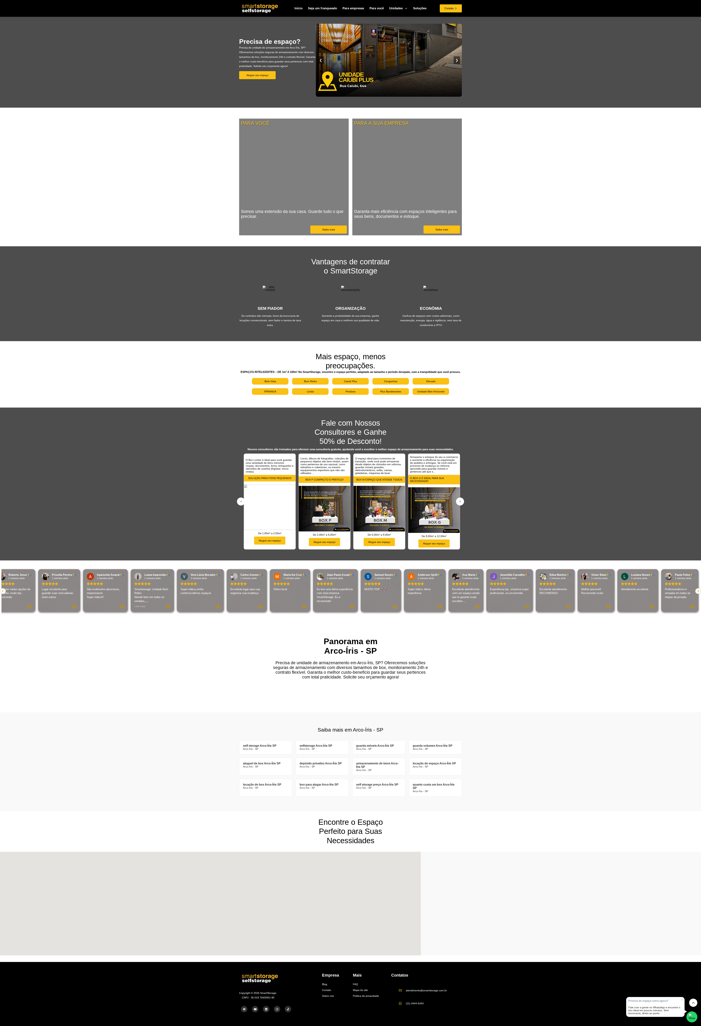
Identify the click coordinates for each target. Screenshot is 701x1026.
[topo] (693, 1003)
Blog (324, 984)
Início (298, 8)
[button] (698, 591)
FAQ (355, 984)
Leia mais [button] (88, 606)
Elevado (431, 381)
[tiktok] (288, 1009)
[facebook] (244, 1009)
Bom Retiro (310, 381)
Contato (326, 990)
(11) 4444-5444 (415, 1003)
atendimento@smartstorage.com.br (426, 990)
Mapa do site (360, 990)
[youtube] (255, 1009)
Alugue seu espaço (257, 75)
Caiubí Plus (350, 381)
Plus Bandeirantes (390, 391)
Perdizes (351, 391)
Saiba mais (328, 229)
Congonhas (390, 381)
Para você (376, 8)
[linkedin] (266, 1009)
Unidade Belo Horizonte (431, 391)
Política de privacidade (366, 995)
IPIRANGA (270, 391)
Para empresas (353, 8)
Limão (310, 391)
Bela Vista (270, 381)
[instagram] (277, 1009)
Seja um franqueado (322, 8)
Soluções (419, 8)
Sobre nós (328, 995)
